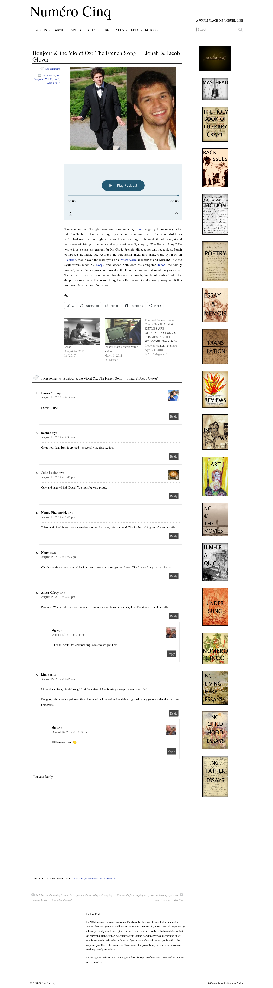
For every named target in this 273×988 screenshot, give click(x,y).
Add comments (52, 68)
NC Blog (151, 30)
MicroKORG (129, 259)
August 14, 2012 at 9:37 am (58, 437)
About (60, 30)
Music (52, 75)
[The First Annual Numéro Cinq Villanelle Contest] (165, 337)
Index (134, 30)
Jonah (140, 229)
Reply (173, 416)
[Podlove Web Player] (123, 192)
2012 (45, 75)
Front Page (43, 30)
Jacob (162, 265)
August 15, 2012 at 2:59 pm (58, 597)
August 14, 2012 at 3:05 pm (58, 477)
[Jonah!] (82, 331)
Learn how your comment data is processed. (94, 878)
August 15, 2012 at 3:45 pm (69, 635)
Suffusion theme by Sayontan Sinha (225, 983)
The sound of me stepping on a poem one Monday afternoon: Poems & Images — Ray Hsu (150, 897)
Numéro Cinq (70, 11)
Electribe (70, 259)
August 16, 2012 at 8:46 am (58, 679)
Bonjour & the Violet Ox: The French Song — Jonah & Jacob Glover (106, 56)
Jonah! (68, 347)
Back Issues (114, 30)
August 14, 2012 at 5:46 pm (58, 517)
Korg (99, 265)
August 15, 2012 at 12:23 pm (59, 557)
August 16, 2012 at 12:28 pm (70, 732)
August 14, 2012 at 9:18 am (58, 397)
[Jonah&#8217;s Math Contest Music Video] (122, 331)
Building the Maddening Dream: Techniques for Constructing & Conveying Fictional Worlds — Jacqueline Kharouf (71, 897)
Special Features (85, 30)
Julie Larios (49, 472)
